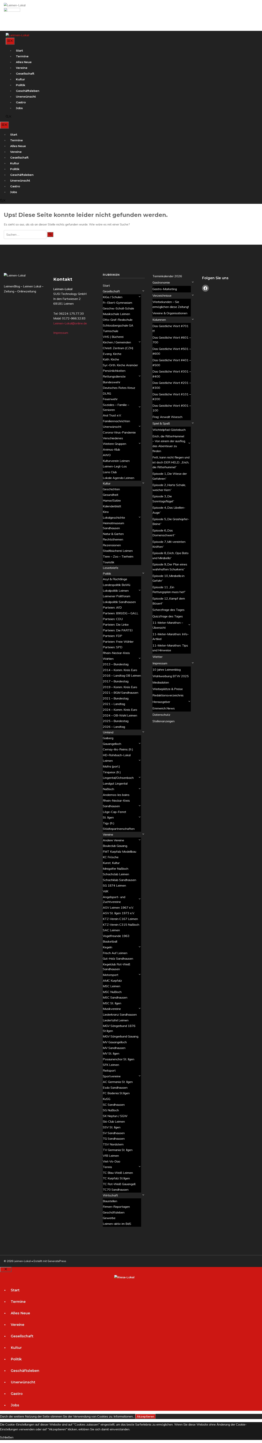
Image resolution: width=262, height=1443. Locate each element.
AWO (107, 455)
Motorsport (110, 975)
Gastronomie (161, 282)
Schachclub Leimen (116, 874)
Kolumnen (159, 320)
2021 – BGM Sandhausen (120, 692)
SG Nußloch (111, 1110)
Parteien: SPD (112, 647)
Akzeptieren (145, 1416)
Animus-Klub (111, 449)
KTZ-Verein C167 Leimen (120, 919)
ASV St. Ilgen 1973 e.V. (119, 913)
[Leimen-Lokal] (17, 35)
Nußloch (108, 789)
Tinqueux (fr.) (112, 772)
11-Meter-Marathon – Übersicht (167, 625)
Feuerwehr (110, 399)
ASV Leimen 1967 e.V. (118, 907)
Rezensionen (112, 545)
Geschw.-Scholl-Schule (118, 308)
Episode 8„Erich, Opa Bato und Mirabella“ (170, 555)
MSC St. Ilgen (112, 1003)
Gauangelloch (112, 744)
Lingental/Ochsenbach (118, 778)
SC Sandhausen (114, 1105)
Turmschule (110, 331)
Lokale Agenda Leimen (118, 478)
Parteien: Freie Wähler (118, 641)
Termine (22, 56)
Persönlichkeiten (114, 371)
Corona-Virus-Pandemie (119, 432)
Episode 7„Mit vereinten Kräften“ (168, 544)
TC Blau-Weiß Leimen (118, 1173)
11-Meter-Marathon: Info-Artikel (170, 636)
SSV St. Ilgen (111, 1127)
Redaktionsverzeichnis (168, 695)
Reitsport (109, 1070)
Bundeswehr (111, 382)
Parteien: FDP (112, 636)
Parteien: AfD (112, 607)
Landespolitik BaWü (116, 585)
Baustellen (110, 1201)
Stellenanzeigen (163, 721)
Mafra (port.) (111, 766)
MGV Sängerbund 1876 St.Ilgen (119, 1028)
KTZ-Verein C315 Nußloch (121, 924)
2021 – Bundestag (116, 698)
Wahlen (108, 659)
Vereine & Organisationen (169, 313)
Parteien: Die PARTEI (118, 630)
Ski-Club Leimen (114, 1121)
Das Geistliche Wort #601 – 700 (171, 340)
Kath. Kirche (111, 359)
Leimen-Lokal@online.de (70, 323)
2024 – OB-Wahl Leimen (120, 715)
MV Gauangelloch (115, 1042)
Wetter (157, 657)
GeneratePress (57, 1261)
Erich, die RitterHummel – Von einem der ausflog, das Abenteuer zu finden (169, 443)
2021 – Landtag (114, 704)
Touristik (108, 562)
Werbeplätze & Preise (167, 689)
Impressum (60, 333)
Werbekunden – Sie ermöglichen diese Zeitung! (170, 304)
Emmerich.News (163, 708)
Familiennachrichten (116, 421)
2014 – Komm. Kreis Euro (120, 670)
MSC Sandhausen (115, 997)
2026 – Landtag (114, 727)
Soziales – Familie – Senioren (116, 407)
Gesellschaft (25, 73)
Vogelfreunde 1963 (116, 936)
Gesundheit (110, 495)
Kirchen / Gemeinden (117, 342)
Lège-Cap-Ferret (114, 812)
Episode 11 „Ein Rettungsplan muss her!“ (169, 589)
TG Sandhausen (114, 1138)
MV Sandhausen (114, 1048)
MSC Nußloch (112, 992)
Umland (108, 732)
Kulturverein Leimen (116, 461)
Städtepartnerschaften (119, 829)
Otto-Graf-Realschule (118, 320)
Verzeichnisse (161, 295)
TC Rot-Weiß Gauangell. (119, 1184)
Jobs (19, 108)
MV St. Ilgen (111, 1053)
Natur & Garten (113, 534)
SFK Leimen (111, 1065)
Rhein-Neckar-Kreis (116, 653)
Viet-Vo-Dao (111, 1161)
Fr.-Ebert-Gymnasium (117, 302)
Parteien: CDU (113, 619)
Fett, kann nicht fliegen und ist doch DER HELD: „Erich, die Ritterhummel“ (170, 462)
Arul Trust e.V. (112, 415)
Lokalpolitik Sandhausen (119, 602)
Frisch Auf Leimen (115, 953)
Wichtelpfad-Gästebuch (169, 430)
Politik (20, 85)
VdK (105, 891)
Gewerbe (109, 1218)
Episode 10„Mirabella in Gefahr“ (168, 578)
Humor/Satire (112, 500)
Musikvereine (112, 1009)
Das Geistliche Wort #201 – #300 (171, 385)
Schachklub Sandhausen (119, 880)
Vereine (21, 68)
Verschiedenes (113, 438)
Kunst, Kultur (111, 863)
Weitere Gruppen (114, 444)
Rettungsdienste (114, 376)
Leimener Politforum (116, 596)
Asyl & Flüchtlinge (115, 579)
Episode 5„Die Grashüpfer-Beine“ (170, 521)
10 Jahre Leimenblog (166, 669)
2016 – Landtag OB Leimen (122, 675)
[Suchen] (50, 234)
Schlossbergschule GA (118, 325)
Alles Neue (24, 62)
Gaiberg (108, 738)
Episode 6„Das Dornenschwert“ (163, 532)
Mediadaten (160, 682)
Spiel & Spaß (161, 423)
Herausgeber (161, 702)
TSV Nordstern (113, 1144)
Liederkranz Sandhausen (120, 1014)
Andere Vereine (113, 840)
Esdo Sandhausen (115, 1087)
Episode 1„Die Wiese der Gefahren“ (169, 476)
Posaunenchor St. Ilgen (118, 1059)
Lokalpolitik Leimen (116, 590)
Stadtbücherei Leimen (118, 551)
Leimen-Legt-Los (115, 466)
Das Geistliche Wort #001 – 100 (171, 408)
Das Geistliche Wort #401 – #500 (171, 362)
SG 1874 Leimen (114, 885)
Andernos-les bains (116, 795)
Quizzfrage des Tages (167, 616)
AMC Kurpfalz (112, 980)
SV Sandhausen (114, 1133)
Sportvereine (112, 1076)
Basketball (110, 941)
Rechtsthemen (113, 539)
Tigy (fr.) (108, 823)
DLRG (107, 393)
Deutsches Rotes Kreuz (119, 388)
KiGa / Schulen (112, 297)
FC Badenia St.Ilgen (116, 1093)
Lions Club (110, 472)
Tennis (107, 1167)
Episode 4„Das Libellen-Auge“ (168, 510)
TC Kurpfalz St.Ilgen (116, 1178)
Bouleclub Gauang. (115, 846)
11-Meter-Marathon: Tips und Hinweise (170, 647)
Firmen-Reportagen (116, 1207)
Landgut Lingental (115, 783)
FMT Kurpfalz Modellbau (119, 851)
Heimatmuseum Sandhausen (113, 525)
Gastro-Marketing (164, 289)
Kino (106, 512)
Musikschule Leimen (116, 314)
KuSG (106, 1099)
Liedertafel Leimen (116, 1020)
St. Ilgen (108, 817)
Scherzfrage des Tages (168, 610)
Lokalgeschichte (114, 517)
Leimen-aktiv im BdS (117, 1224)
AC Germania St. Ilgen (118, 1082)
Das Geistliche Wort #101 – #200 (171, 396)
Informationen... (124, 1416)
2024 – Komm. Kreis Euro (120, 710)
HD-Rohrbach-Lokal (117, 755)
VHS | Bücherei (113, 337)
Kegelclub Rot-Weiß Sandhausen (116, 966)
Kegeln (107, 947)
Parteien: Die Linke (116, 624)
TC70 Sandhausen (116, 1189)
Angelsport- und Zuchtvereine (114, 899)
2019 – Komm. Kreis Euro (120, 687)
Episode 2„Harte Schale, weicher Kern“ (169, 487)
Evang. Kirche (112, 354)
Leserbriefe (110, 568)
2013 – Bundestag (116, 664)
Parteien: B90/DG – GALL (120, 613)
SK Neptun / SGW (115, 1116)
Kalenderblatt (112, 506)
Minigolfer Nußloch (115, 868)
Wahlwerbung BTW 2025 (170, 676)
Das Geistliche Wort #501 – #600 (171, 351)
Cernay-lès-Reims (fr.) (118, 749)
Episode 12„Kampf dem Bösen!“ (168, 600)
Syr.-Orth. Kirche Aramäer (120, 365)
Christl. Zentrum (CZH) (118, 348)
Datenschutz (161, 715)
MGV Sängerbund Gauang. (121, 1036)
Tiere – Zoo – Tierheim (118, 556)
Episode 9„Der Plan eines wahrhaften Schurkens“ (169, 566)
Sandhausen (111, 806)
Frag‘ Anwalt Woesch (167, 417)
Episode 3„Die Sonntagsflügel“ (163, 498)
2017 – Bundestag (116, 681)
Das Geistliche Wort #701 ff (170, 328)
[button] (9, 117)
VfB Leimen (111, 1156)
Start (19, 50)
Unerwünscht (26, 96)
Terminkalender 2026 (167, 276)
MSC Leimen (111, 986)
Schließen (6, 1437)
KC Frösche (111, 857)
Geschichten (111, 489)
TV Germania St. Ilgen (118, 1150)
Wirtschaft (110, 1195)
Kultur (20, 79)
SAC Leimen (111, 930)
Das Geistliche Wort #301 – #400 (171, 373)
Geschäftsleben (27, 91)
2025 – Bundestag (116, 721)
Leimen (108, 761)
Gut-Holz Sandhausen (118, 958)
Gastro (21, 102)
